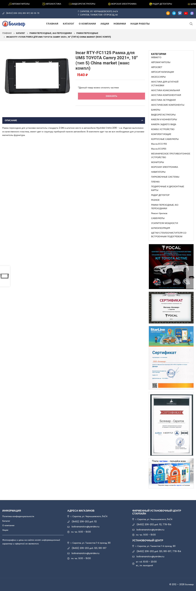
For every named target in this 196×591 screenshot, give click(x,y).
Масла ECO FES (159, 143)
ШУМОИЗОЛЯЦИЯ (160, 228)
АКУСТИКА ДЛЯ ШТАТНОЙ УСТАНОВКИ (164, 83)
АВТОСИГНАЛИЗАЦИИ (162, 71)
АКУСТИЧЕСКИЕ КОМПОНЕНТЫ (167, 104)
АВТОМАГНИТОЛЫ (160, 62)
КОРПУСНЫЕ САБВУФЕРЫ (165, 139)
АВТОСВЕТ (156, 67)
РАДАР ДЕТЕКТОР (160, 195)
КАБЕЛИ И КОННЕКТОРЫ (164, 119)
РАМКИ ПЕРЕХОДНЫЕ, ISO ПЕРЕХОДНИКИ (51, 33)
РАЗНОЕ (155, 199)
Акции (104, 23)
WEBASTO (156, 57)
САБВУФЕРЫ (157, 218)
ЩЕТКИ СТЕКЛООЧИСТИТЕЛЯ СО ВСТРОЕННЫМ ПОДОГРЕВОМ (168, 234)
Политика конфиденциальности (18, 516)
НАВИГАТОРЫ (158, 171)
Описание (11, 120)
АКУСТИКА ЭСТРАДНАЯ (163, 100)
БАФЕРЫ (155, 109)
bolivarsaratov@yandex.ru (85, 526)
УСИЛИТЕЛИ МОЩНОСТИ (164, 223)
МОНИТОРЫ (157, 162)
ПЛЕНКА (155, 181)
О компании (87, 23)
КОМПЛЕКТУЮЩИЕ (161, 134)
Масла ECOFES (158, 148)
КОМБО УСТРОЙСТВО (162, 129)
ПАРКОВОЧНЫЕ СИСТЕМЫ (165, 176)
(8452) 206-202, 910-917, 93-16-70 (22, 13)
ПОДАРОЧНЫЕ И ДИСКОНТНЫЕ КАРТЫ (167, 188)
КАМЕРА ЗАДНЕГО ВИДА (163, 124)
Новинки (120, 23)
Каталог (68, 23)
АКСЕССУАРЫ (158, 76)
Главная (52, 23)
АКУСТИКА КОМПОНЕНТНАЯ (166, 95)
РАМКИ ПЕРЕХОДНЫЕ (87, 33)
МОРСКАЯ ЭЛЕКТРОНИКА (164, 167)
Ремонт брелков (159, 213)
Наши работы (140, 23)
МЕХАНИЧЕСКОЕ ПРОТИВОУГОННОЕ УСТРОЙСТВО (170, 155)
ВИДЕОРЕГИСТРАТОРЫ (163, 114)
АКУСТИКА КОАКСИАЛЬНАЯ (165, 90)
